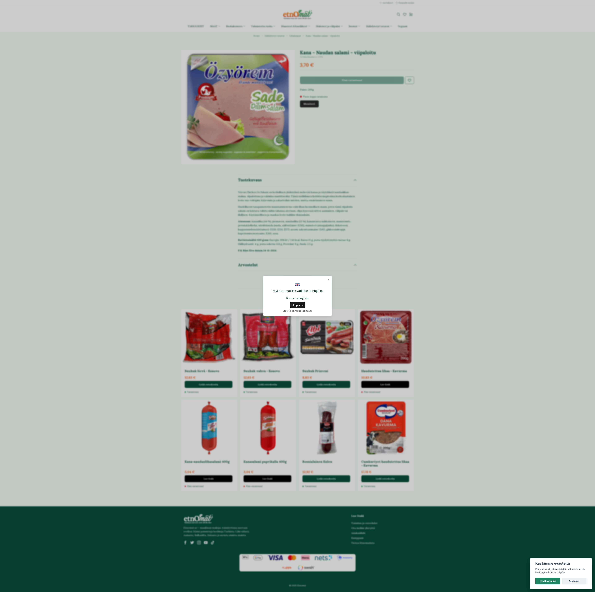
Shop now (297, 305)
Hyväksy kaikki (548, 581)
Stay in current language (298, 310)
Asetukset (574, 581)
